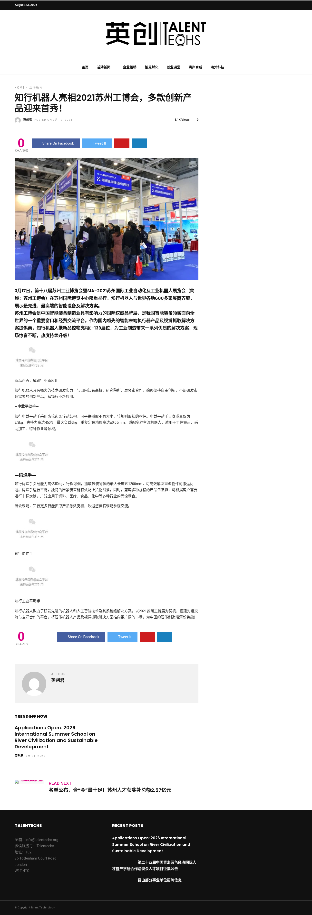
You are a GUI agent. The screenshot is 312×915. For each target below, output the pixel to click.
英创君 (27, 119)
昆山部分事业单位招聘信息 (160, 880)
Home (20, 87)
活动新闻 (103, 67)
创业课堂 (173, 67)
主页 (85, 67)
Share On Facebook (58, 143)
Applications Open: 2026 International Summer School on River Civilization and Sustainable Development (56, 737)
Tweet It (99, 143)
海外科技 (217, 67)
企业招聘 (129, 67)
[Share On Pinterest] (121, 143)
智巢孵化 (151, 67)
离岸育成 (195, 67)
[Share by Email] (139, 143)
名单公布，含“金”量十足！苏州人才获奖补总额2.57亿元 (110, 790)
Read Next (60, 783)
